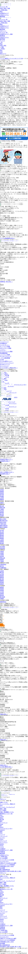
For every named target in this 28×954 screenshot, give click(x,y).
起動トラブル (3, 802)
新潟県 (2, 543)
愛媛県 (2, 580)
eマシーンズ (3, 840)
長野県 (2, 541)
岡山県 (2, 572)
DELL (1, 818)
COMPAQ (2, 848)
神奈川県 (2, 507)
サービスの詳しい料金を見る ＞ (9, 367)
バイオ (2, 847)
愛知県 (2, 535)
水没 (1, 805)
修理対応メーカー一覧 (6, 813)
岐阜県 (2, 537)
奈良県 (2, 556)
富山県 (2, 532)
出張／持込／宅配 (5, 8)
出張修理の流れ (4, 461)
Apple (1, 824)
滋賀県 (2, 559)
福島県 (2, 499)
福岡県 (2, 587)
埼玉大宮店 (3, 522)
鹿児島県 (2, 597)
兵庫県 (2, 554)
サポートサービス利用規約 (7, 864)
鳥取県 (2, 577)
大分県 (2, 592)
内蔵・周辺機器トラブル (7, 812)
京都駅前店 (3, 567)
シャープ (2, 834)
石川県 (2, 530)
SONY (2, 845)
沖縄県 (2, 598)
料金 (1, 11)
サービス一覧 (3, 6)
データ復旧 (3, 810)
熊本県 (2, 595)
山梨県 (2, 540)
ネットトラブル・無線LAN (7, 804)
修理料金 (2, 35)
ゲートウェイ (3, 842)
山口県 (2, 574)
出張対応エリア (4, 13)
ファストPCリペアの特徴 (7, 859)
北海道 (2, 489)
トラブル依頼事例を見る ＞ (7, 238)
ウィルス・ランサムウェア (7, 807)
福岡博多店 (3, 601)
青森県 (2, 491)
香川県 (2, 579)
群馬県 (2, 512)
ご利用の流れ (3, 10)
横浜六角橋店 (3, 527)
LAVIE (2, 816)
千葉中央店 (3, 524)
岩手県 (2, 494)
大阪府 (2, 551)
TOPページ (3, 31)
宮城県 (2, 496)
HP (1, 825)
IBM (1, 831)
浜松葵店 (2, 548)
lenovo (1, 827)
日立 (1, 833)
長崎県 (2, 588)
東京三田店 (3, 519)
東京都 (2, 506)
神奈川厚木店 (3, 525)
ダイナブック (3, 822)
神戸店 (2, 566)
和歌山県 (2, 558)
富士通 (2, 819)
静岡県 (2, 538)
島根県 (2, 575)
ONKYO (2, 830)
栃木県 (2, 514)
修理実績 (2, 16)
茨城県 (2, 515)
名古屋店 (2, 546)
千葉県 (2, 509)
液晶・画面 (3, 808)
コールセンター (4, 861)
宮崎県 (2, 593)
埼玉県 (2, 511)
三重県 (2, 561)
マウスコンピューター (6, 828)
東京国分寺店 (3, 520)
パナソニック (3, 836)
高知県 (2, 582)
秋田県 (2, 493)
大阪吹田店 (3, 564)
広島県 (2, 571)
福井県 (2, 533)
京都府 (2, 553)
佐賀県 (2, 590)
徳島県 (2, 584)
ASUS (1, 839)
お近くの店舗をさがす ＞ (7, 472)
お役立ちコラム (4, 15)
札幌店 (2, 502)
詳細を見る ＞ (4, 714)
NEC (1, 815)
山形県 (2, 498)
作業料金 (2, 851)
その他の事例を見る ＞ (6, 766)
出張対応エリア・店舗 (6, 34)
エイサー (2, 837)
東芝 (1, 821)
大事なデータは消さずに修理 (8, 863)
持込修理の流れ (4, 473)
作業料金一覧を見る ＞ (6, 281)
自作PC (2, 844)
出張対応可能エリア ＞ (6, 459)
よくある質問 (3, 858)
